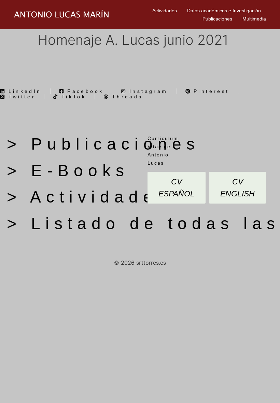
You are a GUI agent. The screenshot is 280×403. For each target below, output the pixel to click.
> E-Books (68, 171)
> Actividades (89, 197)
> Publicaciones (103, 144)
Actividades (164, 10)
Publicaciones (217, 19)
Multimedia (254, 19)
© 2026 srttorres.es (140, 262)
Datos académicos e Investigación (224, 10)
